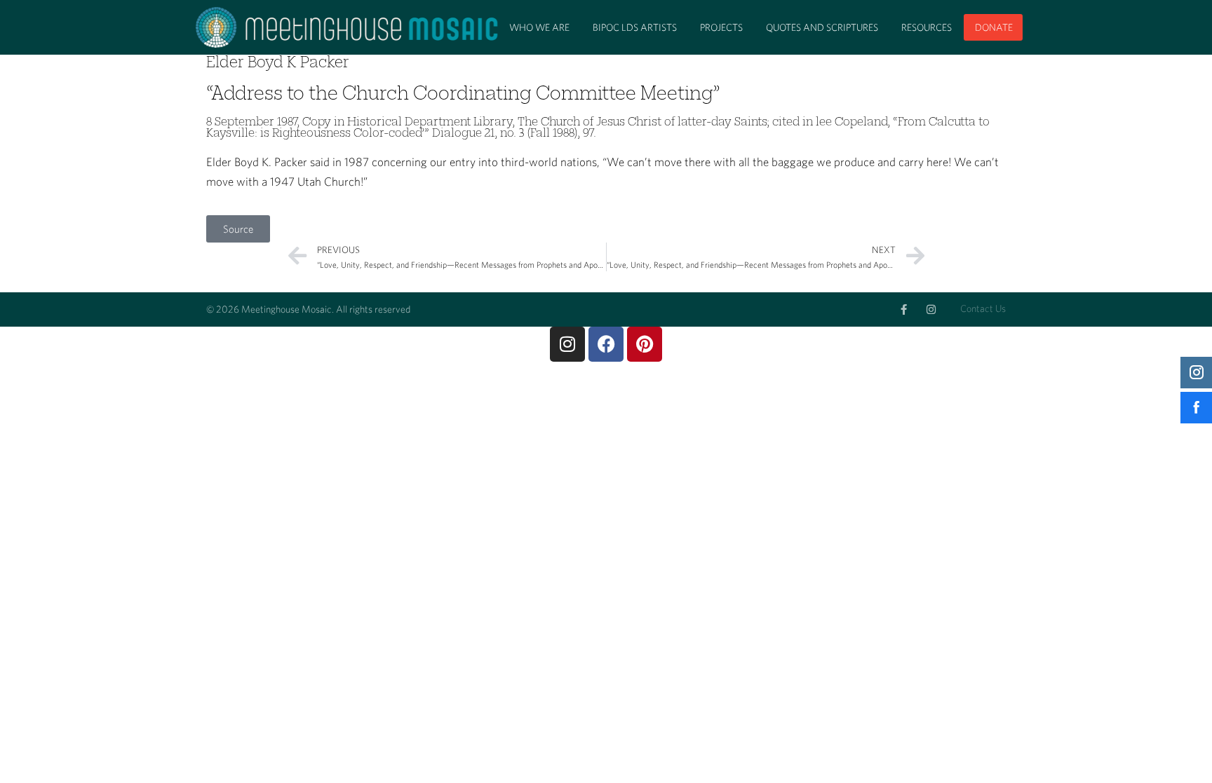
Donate (994, 27)
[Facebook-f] (903, 309)
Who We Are (539, 27)
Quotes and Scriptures (822, 27)
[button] (238, 229)
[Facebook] (606, 344)
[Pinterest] (644, 344)
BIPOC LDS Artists (635, 27)
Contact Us (983, 308)
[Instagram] (931, 309)
